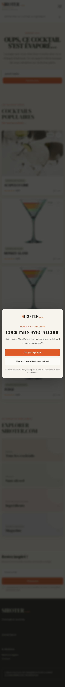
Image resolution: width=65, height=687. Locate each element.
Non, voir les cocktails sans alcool (32, 361)
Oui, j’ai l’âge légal (32, 352)
